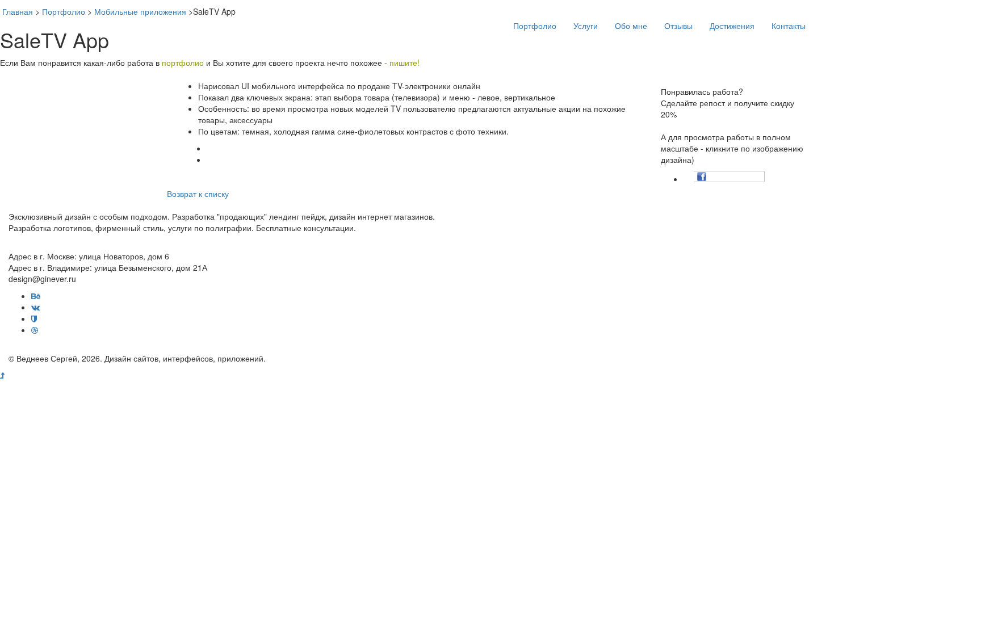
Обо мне (631, 25)
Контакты (789, 25)
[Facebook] (701, 176)
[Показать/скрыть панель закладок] (689, 176)
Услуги (585, 25)
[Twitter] (713, 176)
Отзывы (678, 25)
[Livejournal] (747, 176)
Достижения (732, 25)
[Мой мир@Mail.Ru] (758, 176)
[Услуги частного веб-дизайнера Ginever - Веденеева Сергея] (218, 17)
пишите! (404, 62)
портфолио (183, 62)
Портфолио (534, 25)
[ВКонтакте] (735, 176)
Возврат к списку (198, 193)
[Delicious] (724, 176)
